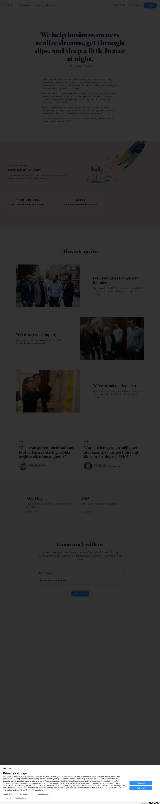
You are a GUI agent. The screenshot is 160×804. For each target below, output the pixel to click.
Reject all (140, 788)
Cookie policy (20, 798)
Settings (7, 798)
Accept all (141, 783)
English (6, 768)
